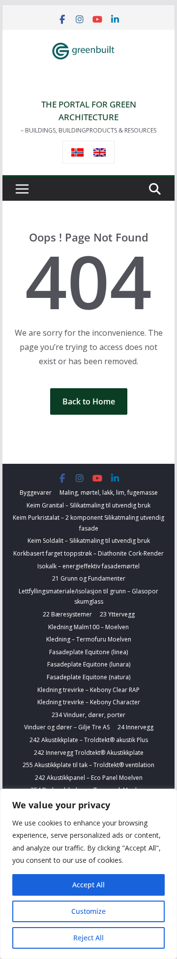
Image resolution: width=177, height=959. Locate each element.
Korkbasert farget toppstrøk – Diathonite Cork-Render (88, 553)
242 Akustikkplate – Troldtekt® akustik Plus (89, 740)
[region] (88, 874)
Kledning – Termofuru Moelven (88, 639)
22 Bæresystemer (67, 614)
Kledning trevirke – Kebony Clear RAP (88, 690)
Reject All (88, 937)
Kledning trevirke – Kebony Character (88, 702)
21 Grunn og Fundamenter (88, 578)
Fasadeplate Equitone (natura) (88, 677)
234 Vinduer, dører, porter (88, 715)
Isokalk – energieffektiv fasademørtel (88, 566)
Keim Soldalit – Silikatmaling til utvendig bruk (89, 540)
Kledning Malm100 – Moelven (88, 627)
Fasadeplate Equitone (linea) (88, 652)
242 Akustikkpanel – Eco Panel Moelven (89, 777)
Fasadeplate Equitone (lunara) (88, 664)
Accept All (88, 884)
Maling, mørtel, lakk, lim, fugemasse (108, 492)
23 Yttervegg (117, 614)
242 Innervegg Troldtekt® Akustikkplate (89, 752)
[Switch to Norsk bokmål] (77, 152)
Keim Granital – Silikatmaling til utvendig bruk (88, 505)
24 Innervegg (135, 727)
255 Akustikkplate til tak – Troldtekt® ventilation (88, 765)
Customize (88, 911)
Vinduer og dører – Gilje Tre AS (67, 727)
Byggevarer (36, 492)
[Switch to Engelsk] (99, 152)
